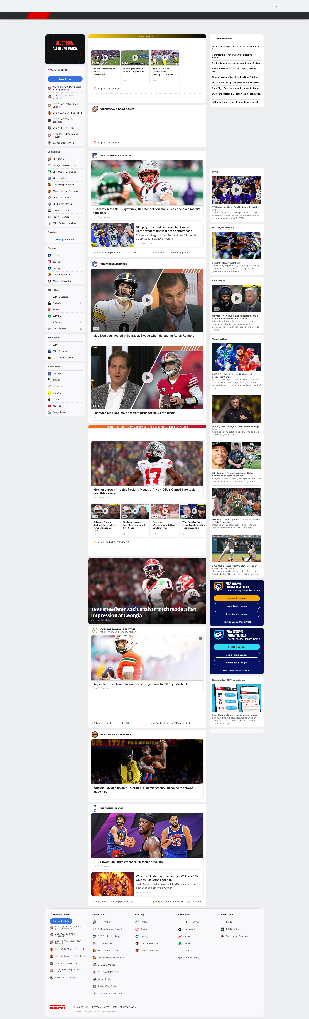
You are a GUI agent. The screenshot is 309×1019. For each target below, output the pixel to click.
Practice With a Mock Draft (237, 621)
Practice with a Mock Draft (237, 670)
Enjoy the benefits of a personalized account (235, 715)
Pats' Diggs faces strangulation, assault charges (236, 88)
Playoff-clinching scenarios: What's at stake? (115, 252)
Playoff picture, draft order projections (171, 252)
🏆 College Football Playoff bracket (111, 542)
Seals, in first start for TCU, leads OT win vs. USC (234, 70)
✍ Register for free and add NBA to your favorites (177, 901)
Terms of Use (80, 1006)
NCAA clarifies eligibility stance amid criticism (235, 82)
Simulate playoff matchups (226, 263)
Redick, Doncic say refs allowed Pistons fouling (236, 63)
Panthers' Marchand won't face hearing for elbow (234, 56)
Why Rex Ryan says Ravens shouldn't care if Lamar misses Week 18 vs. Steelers (235, 317)
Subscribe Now (65, 79)
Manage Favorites (65, 239)
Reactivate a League (236, 614)
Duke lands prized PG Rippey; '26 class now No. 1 (236, 95)
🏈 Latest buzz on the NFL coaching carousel (235, 102)
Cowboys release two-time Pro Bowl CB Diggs (235, 77)
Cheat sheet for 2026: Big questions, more (114, 901)
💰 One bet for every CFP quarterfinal (171, 723)
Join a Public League (236, 606)
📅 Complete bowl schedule (107, 88)
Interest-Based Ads (124, 1006)
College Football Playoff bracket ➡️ (111, 723)
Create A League (237, 598)
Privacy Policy (100, 1006)
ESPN (39, 15)
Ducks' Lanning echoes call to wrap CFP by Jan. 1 (236, 48)
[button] (268, 15)
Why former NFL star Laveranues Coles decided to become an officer (232, 474)
